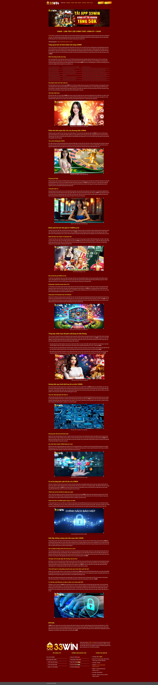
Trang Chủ (63, 2)
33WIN (49, 35)
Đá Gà (91, 2)
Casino (72, 2)
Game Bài (68, 2)
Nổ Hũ (76, 2)
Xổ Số (88, 2)
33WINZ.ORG (91, 642)
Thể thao (84, 2)
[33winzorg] (53, 2)
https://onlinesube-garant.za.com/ (64, 41)
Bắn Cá (79, 2)
